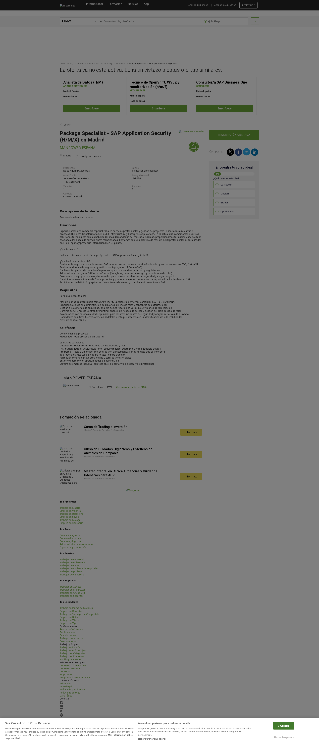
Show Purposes (283, 737)
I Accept (283, 725)
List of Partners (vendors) (151, 738)
